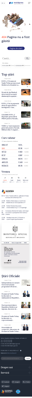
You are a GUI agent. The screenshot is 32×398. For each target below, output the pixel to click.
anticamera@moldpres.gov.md (12, 343)
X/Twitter (27, 382)
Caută (28, 358)
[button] (27, 86)
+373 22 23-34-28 (7, 340)
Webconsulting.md (11, 353)
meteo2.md (15, 174)
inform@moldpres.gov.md (10, 345)
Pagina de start (16, 48)
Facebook (6, 382)
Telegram (6, 386)
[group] (16, 81)
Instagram (17, 382)
